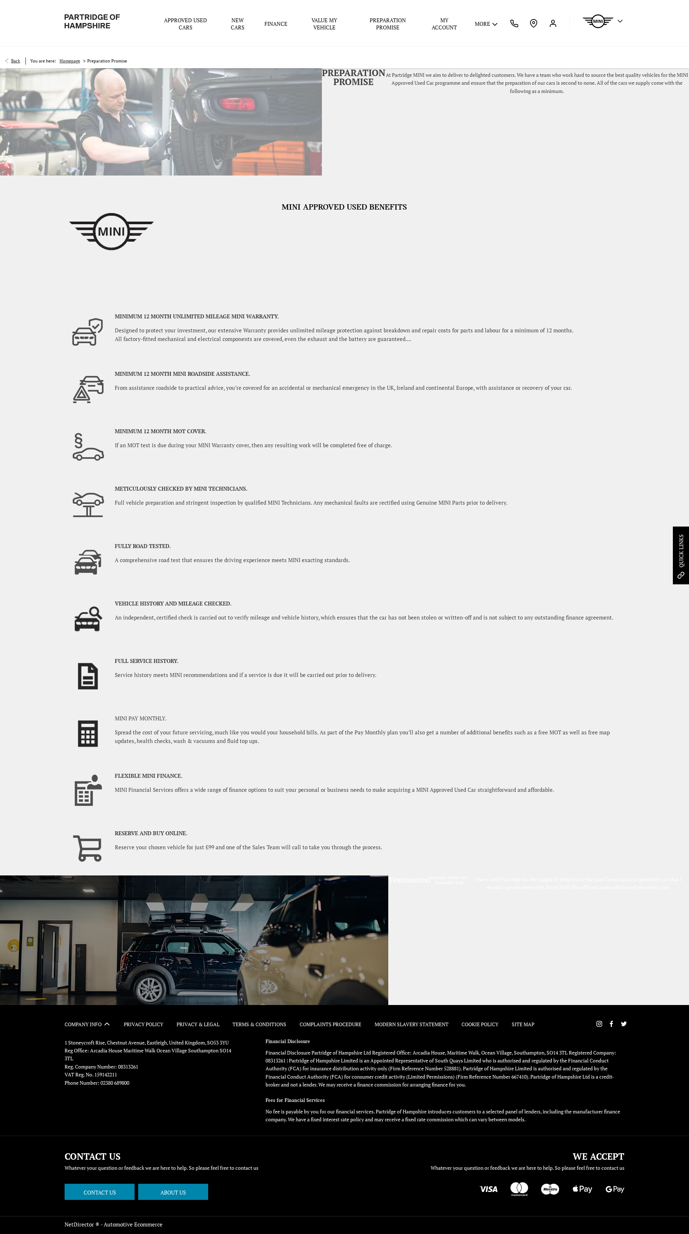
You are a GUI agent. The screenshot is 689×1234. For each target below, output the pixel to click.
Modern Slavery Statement (412, 1024)
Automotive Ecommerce (133, 1224)
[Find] (534, 23)
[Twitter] (623, 1024)
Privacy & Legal (198, 1024)
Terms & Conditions (259, 1024)
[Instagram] (599, 1024)
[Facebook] (611, 1024)
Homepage (70, 61)
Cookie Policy (479, 1024)
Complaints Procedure (330, 1024)
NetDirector (80, 1224)
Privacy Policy (143, 1024)
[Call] (514, 23)
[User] (553, 23)
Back (15, 61)
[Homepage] (92, 21)
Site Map (523, 1024)
